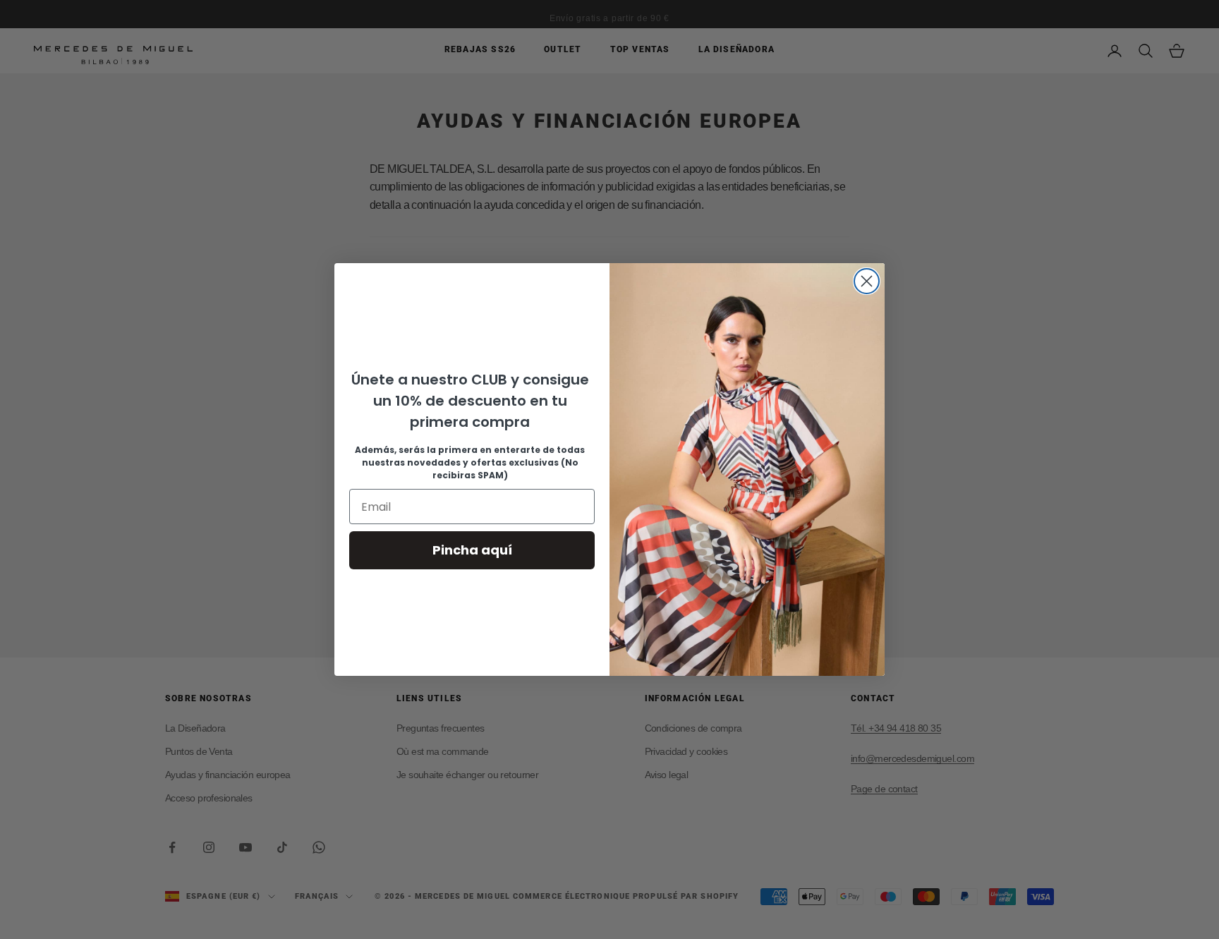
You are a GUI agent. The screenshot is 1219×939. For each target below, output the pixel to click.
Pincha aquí (472, 550)
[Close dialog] (866, 281)
